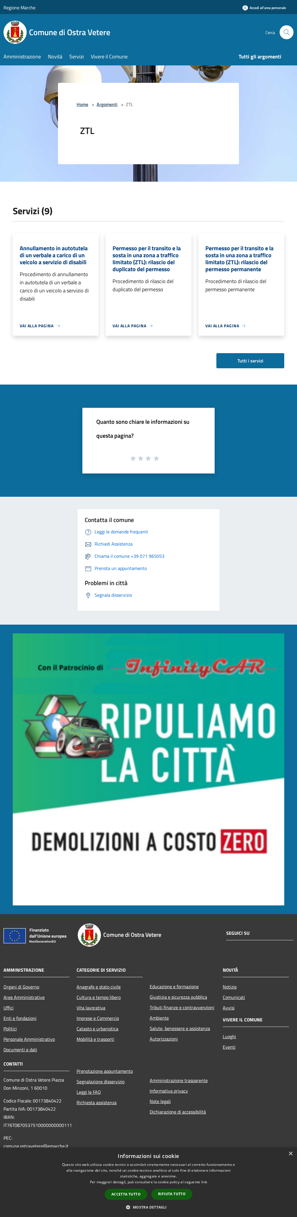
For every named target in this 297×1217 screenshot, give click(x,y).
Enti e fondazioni (20, 1018)
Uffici (8, 1007)
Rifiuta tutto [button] (172, 1193)
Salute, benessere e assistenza (180, 1028)
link (204, 1182)
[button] (148, 1207)
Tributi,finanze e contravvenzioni (182, 1007)
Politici (10, 1028)
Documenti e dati (20, 1049)
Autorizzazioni (164, 1038)
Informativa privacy (169, 1090)
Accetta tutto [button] (126, 1194)
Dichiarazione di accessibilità (178, 1111)
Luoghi (229, 1036)
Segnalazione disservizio (100, 1081)
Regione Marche (19, 7)
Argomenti (107, 104)
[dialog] (148, 1182)
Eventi (229, 1046)
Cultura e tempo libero (99, 997)
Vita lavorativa (91, 1007)
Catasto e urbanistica (97, 1028)
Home (82, 104)
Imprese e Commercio (98, 1018)
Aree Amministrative (24, 997)
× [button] (290, 1154)
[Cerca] (287, 32)
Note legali (160, 1101)
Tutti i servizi (250, 360)
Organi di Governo (21, 986)
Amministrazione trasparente (179, 1080)
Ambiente (159, 1017)
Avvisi (229, 1007)
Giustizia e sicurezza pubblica (178, 996)
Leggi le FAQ (89, 1092)
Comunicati (234, 997)
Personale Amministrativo (29, 1039)
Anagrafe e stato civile (99, 986)
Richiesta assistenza (97, 1102)
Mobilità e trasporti (95, 1039)
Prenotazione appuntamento (105, 1071)
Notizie (230, 986)
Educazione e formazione (174, 986)
